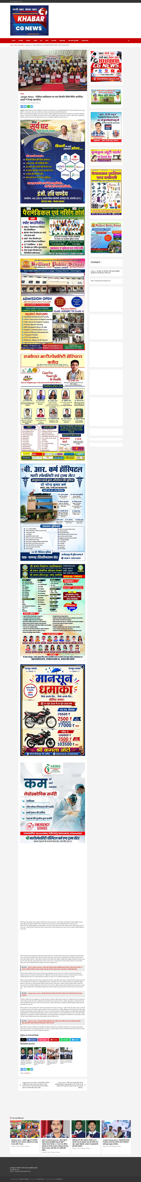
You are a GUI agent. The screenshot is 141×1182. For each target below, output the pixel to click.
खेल (41, 40)
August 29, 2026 (76, 1148)
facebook (33, 1039)
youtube (55, 1039)
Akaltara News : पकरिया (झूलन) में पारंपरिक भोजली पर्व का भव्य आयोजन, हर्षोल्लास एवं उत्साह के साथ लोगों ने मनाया (24, 1142)
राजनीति (35, 40)
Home (13, 40)
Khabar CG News (35, 103)
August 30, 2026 (15, 1146)
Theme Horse (40, 1179)
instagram (44, 1039)
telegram (76, 1039)
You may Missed (17, 1118)
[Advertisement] (52, 859)
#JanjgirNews (27, 1073)
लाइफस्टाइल (62, 40)
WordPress (60, 1179)
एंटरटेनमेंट (54, 40)
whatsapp (65, 1039)
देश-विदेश (21, 40)
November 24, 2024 (25, 103)
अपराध (46, 40)
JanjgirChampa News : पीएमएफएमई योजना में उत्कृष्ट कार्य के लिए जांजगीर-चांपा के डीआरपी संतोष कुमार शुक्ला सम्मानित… (116, 1142)
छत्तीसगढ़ (28, 40)
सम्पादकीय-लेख (85, 40)
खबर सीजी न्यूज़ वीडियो (73, 40)
